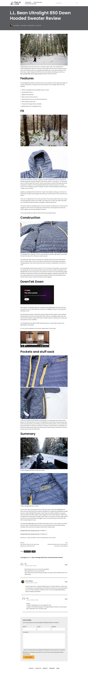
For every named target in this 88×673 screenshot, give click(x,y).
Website (54, 626)
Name (25, 626)
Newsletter (52, 668)
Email (39, 626)
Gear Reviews (31, 25)
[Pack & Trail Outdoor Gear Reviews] (16, 3)
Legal (57, 668)
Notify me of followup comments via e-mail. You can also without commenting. (43, 653)
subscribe (56, 652)
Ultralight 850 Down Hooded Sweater (29, 530)
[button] (31, 2)
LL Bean (33, 551)
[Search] (76, 3)
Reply (66, 564)
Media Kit (45, 668)
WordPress (22, 671)
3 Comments (24, 25)
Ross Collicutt (16, 25)
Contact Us (38, 668)
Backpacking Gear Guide (30, 3)
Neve (11, 671)
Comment (26, 632)
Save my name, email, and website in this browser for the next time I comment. (44, 650)
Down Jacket (27, 551)
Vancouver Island (37, 2)
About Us (31, 668)
